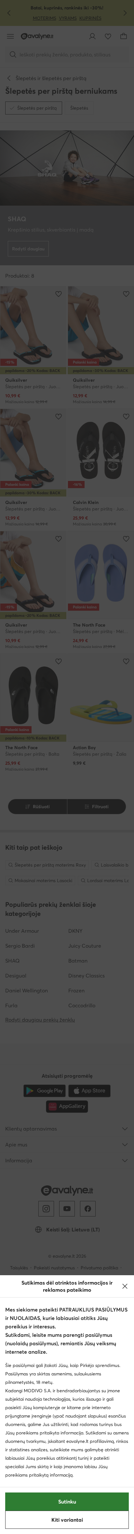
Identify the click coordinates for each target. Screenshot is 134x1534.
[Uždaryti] (125, 1286)
